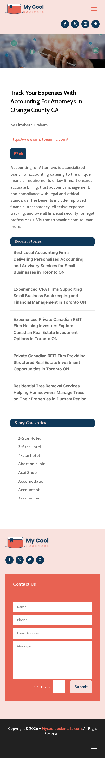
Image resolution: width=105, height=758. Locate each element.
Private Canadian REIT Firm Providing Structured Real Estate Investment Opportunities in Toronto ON (50, 362)
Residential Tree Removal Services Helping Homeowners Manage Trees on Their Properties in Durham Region (50, 392)
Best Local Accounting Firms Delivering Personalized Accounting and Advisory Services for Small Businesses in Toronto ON (48, 262)
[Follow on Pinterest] (95, 24)
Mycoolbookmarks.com (62, 728)
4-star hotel (29, 455)
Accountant (29, 489)
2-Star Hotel (29, 438)
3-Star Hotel (29, 446)
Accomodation (32, 481)
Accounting (28, 498)
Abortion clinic (31, 463)
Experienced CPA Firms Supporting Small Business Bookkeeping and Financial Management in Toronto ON (50, 296)
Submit (81, 686)
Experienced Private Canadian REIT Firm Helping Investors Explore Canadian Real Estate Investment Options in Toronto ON (48, 329)
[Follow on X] (75, 24)
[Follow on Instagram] (85, 24)
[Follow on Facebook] (65, 24)
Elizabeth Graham (32, 125)
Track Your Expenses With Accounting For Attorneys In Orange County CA (46, 101)
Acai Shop (27, 472)
